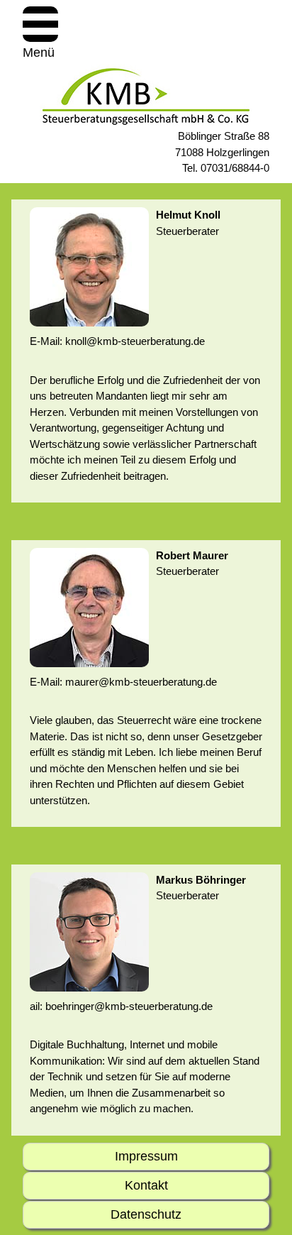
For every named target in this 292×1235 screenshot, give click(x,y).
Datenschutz (146, 1214)
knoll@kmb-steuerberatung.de (135, 341)
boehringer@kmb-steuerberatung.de (129, 1006)
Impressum (146, 1156)
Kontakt (146, 1185)
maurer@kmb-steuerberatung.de (141, 682)
